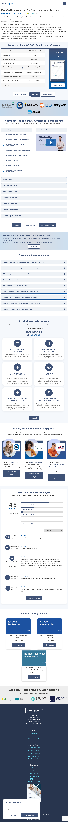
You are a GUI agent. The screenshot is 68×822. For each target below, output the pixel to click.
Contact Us (34, 773)
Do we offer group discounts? (13, 279)
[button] (51, 142)
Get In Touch (34, 246)
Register (35, 94)
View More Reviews (34, 598)
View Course (18, 645)
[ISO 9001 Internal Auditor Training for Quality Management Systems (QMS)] (49, 626)
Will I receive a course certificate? (15, 285)
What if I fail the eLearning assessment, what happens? (22, 268)
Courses (34, 733)
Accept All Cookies (29, 815)
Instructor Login (34, 776)
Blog (34, 770)
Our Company (34, 768)
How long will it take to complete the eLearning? (20, 297)
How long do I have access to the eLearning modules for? (23, 262)
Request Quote (48, 94)
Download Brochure (47, 225)
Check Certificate (34, 738)
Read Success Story (11, 473)
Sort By (53, 530)
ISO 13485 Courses (34, 750)
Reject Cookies (13, 815)
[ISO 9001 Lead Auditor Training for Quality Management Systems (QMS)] (18, 626)
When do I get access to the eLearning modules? (20, 274)
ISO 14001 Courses (34, 753)
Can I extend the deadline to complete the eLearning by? (23, 303)
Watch (35, 418)
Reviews (22, 13)
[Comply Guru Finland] (4, 3)
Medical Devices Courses (34, 759)
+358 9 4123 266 (36, 723)
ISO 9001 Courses (34, 747)
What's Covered (20, 94)
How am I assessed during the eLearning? (18, 309)
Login (35, 736)
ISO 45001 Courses (34, 756)
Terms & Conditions (42, 814)
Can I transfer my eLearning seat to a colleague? (20, 291)
